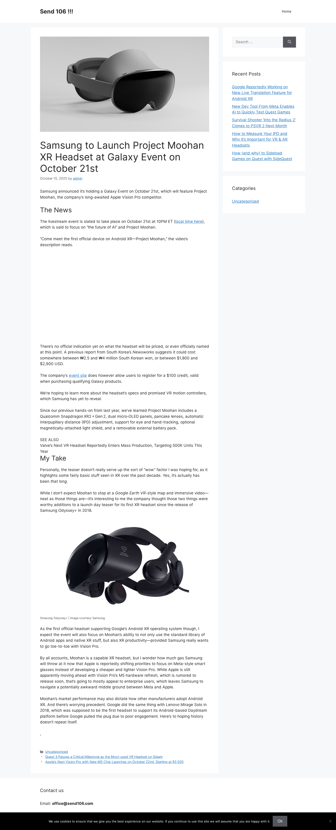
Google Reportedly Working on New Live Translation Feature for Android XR (262, 93)
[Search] (289, 42)
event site (78, 375)
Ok (280, 821)
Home (286, 11)
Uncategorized (56, 752)
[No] (330, 821)
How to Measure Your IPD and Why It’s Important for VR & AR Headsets (260, 139)
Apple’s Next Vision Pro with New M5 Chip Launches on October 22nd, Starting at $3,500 (114, 762)
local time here (188, 221)
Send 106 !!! (56, 11)
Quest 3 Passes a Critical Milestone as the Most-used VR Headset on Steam (104, 757)
